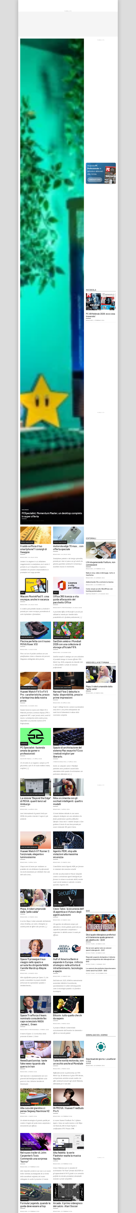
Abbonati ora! (94, 180)
